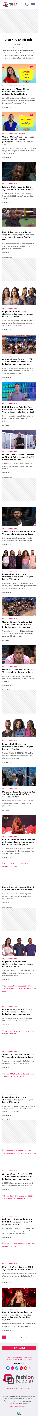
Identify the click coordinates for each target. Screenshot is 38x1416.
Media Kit (15, 1388)
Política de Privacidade (15, 1406)
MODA (8, 1359)
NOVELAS (30, 1357)
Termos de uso (24, 1406)
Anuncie (22, 1388)
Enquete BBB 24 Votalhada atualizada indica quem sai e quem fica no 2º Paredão (17, 1100)
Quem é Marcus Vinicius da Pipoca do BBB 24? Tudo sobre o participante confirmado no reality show (18, 140)
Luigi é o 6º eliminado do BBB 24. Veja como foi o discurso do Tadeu (17, 188)
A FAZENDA (8, 1357)
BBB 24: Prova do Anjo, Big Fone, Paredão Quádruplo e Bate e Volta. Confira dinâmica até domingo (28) (18, 409)
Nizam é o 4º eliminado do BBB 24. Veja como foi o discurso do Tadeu (18, 671)
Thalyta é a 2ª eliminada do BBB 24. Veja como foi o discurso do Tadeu (18, 1055)
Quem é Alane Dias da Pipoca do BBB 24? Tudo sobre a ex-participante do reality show (17, 92)
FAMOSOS (25, 1357)
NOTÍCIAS (19, 1357)
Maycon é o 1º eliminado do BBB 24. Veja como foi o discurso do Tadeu (18, 1268)
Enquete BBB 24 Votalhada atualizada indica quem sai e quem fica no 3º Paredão (17, 964)
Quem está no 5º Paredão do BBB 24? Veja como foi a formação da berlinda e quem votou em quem (17, 624)
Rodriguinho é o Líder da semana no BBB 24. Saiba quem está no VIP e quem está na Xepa (18, 1222)
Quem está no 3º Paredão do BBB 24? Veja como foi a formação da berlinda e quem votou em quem (17, 1012)
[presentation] (19, 73)
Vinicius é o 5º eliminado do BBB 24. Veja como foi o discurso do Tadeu (19, 532)
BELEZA (12, 1359)
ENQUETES (14, 1357)
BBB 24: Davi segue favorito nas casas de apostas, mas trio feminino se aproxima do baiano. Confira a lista (18, 236)
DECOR (20, 1359)
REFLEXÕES (25, 1359)
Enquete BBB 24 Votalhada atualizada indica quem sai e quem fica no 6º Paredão (17, 314)
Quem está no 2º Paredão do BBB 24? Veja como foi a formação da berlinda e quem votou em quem (17, 1176)
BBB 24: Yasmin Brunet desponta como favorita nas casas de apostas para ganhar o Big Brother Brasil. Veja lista (17, 1316)
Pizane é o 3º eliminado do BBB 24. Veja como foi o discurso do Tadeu (18, 888)
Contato (28, 1388)
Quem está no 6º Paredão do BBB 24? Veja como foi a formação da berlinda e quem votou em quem (17, 362)
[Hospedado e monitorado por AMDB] (19, 1413)
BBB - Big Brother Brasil (9, 86)
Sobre (9, 1388)
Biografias (22, 86)
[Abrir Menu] (33, 4)
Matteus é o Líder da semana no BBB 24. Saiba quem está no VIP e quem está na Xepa (18, 794)
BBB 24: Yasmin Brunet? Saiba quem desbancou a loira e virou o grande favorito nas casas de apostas (18, 842)
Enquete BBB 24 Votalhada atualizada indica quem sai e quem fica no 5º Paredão (17, 577)
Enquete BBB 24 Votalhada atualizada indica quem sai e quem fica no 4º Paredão (17, 746)
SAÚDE (16, 1359)
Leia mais (6, 107)
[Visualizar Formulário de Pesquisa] (27, 4)
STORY (30, 1359)
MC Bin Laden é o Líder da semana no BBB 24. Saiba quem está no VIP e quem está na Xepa (18, 457)
